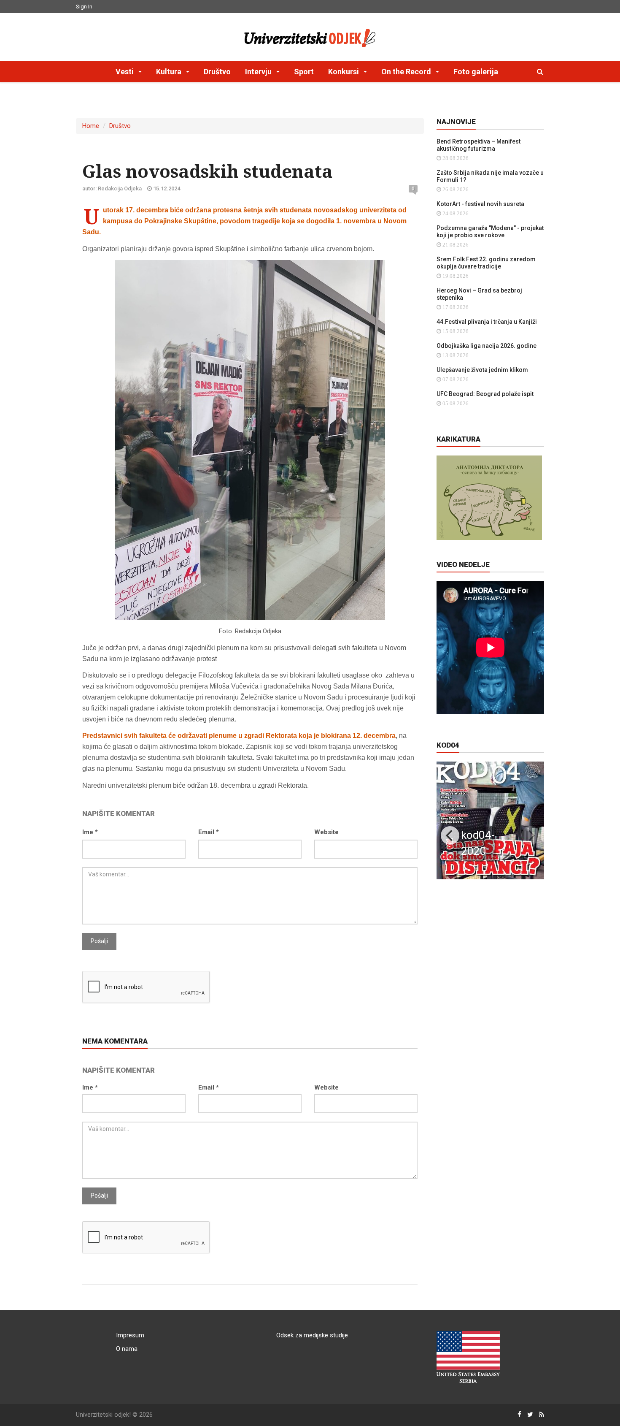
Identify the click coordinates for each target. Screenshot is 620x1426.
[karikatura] (489, 497)
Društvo (217, 71)
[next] (530, 835)
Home (90, 126)
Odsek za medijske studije (312, 1335)
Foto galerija (475, 71)
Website (326, 832)
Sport (304, 71)
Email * (208, 832)
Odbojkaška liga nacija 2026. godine (486, 345)
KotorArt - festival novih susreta (480, 204)
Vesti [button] (125, 71)
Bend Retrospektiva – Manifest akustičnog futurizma (478, 145)
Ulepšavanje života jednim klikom (482, 369)
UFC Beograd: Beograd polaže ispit (485, 393)
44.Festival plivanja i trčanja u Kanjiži (487, 321)
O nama (126, 1349)
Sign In (84, 6)
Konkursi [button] (344, 71)
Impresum (130, 1335)
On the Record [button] (407, 71)
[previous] (450, 835)
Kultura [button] (169, 71)
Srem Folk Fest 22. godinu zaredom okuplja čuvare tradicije (486, 263)
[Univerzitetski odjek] (310, 36)
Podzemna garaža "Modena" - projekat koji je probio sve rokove (490, 232)
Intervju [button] (259, 71)
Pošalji (99, 941)
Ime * (90, 832)
